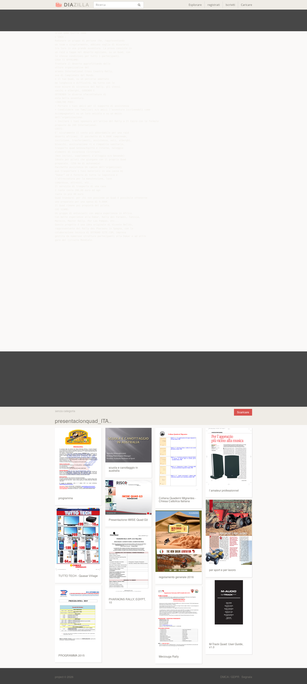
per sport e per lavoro (222, 570)
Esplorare (195, 5)
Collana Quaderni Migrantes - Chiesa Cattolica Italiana (177, 499)
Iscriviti (230, 5)
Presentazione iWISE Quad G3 (128, 520)
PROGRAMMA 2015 (71, 655)
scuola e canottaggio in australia (123, 469)
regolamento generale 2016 (176, 577)
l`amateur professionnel (224, 490)
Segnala (246, 677)
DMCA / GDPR (230, 677)
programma (65, 498)
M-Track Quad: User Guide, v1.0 (226, 645)
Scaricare (243, 412)
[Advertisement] (153, 20)
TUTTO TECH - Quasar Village (78, 576)
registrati (214, 5)
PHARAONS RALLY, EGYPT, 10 (127, 600)
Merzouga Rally (169, 656)
